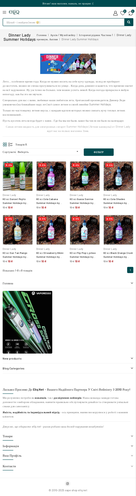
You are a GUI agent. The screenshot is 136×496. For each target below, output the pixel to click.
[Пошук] (129, 22)
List (10, 144)
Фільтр (99, 152)
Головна (8, 283)
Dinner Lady (9, 194)
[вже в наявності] (27, 322)
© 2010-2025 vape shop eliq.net (68, 490)
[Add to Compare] (27, 167)
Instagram (68, 483)
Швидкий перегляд (27, 175)
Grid (5, 144)
